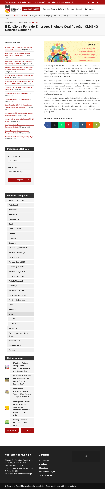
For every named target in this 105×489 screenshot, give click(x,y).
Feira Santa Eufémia (17, 276)
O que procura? (14, 156)
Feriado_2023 (14, 286)
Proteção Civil (14, 340)
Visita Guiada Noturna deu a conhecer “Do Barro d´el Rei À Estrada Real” (17, 54)
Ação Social (13, 205)
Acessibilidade (44, 460)
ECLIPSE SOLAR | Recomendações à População (19, 137)
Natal (13, 324)
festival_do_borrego (17, 300)
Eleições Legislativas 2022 (19, 248)
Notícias (12, 314)
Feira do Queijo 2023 (17, 271)
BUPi (13, 319)
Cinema (12, 233)
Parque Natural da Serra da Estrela (19, 334)
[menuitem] (8, 9)
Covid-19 (12, 238)
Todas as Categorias (16, 200)
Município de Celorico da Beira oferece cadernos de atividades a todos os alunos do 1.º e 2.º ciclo (19, 68)
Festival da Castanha (17, 290)
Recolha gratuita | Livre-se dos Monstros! (17, 93)
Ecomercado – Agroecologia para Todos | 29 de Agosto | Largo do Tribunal (18, 62)
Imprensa (12, 309)
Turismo (12, 350)
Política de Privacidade (47, 475)
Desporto (12, 243)
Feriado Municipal (16, 281)
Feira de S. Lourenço (17, 252)
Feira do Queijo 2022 (17, 267)
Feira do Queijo (15, 257)
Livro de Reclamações (47, 471)
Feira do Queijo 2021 (17, 262)
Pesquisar (19, 180)
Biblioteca (13, 214)
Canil (11, 224)
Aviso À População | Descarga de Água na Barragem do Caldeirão (17, 132)
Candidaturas (14, 219)
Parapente (13, 328)
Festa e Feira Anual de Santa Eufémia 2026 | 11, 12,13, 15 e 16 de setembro (19, 82)
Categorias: (12, 167)
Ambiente (13, 210)
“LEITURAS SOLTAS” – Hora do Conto (17, 99)
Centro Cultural (15, 229)
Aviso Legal (43, 464)
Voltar (25, 430)
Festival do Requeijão (17, 295)
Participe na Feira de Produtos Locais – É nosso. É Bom (21, 422)
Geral (11, 305)
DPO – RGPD (43, 468)
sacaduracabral (15, 345)
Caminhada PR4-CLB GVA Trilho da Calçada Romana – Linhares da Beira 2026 (18, 106)
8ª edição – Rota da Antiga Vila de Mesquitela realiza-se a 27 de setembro (18, 49)
